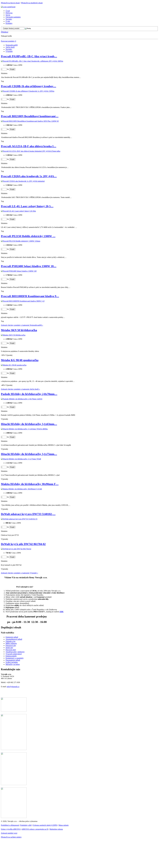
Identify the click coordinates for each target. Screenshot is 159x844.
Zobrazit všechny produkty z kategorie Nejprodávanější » (22, 325)
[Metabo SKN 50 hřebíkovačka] (13, 335)
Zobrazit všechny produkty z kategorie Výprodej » (19, 573)
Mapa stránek (64, 825)
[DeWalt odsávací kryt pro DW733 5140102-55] (19, 519)
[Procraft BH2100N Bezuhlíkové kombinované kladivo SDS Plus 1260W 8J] (30, 121)
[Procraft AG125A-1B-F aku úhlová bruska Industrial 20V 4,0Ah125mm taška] (30, 151)
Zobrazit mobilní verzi (9, 833)
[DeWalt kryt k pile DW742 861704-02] (16, 549)
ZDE (62, 612)
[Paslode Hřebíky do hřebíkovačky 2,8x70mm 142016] (21, 399)
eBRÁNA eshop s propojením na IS (35, 829)
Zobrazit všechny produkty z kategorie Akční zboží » (20, 389)
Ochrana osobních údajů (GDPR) (45, 825)
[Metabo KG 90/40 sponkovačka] (13, 365)
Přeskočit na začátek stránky (11, 837)
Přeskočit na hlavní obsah (10, 3)
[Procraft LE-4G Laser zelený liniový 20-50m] (18, 211)
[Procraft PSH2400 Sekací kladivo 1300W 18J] (19, 271)
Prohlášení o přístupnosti (10, 825)
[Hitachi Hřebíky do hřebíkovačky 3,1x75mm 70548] (21, 459)
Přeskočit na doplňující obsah (32, 3)
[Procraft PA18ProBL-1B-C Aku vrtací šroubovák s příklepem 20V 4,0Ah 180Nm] (32, 61)
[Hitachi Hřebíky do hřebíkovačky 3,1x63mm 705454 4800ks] (24, 429)
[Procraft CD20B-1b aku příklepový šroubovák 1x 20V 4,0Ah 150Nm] (27, 91)
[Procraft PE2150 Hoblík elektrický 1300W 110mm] (20, 241)
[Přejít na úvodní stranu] (8, 7)
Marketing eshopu (56, 829)
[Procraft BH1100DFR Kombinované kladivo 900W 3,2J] (22, 301)
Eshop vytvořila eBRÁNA (10, 829)
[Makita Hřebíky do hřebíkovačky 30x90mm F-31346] (21, 489)
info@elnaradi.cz (13, 687)
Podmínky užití (25, 825)
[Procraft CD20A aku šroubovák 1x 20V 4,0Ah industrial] (23, 181)
